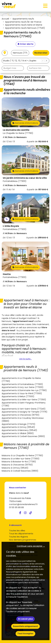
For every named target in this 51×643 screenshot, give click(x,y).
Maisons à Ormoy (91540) (15, 467)
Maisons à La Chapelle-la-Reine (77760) (22, 455)
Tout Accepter (25, 633)
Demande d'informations (26, 123)
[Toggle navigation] (45, 6)
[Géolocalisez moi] (5, 53)
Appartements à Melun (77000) (18, 396)
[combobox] (25, 60)
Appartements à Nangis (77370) (18, 424)
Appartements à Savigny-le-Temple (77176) (24, 411)
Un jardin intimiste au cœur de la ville (25, 178)
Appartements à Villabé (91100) (18, 433)
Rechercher (40, 52)
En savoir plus (25, 618)
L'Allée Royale (11, 226)
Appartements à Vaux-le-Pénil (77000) (22, 393)
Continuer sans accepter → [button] (31, 546)
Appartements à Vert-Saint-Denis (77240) (23, 408)
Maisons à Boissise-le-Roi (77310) (19, 461)
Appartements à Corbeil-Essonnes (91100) (23, 436)
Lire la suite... (25, 358)
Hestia (7, 274)
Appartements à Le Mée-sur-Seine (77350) (24, 399)
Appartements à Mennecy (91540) (19, 430)
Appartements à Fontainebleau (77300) (22, 384)
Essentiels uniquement (25, 626)
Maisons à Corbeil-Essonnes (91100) (20, 470)
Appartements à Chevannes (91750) (20, 414)
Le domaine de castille (16, 130)
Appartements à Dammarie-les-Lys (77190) (24, 390)
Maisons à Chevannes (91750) (17, 464)
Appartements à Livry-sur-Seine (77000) (22, 387)
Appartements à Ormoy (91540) (18, 427)
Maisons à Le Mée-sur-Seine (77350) (20, 458)
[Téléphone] (6, 219)
